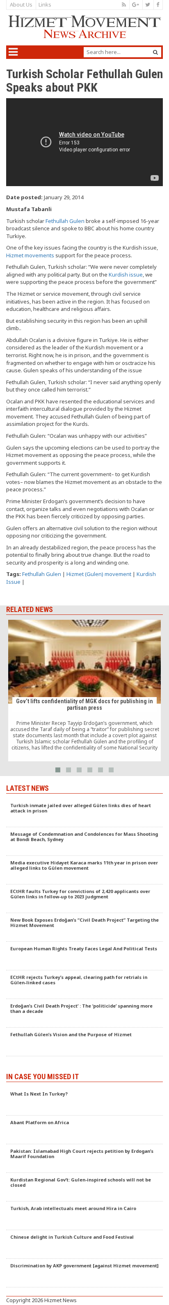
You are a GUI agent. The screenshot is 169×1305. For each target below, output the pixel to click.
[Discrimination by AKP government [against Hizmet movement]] (84, 1273)
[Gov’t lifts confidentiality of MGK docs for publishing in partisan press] (84, 690)
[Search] (155, 52)
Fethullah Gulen (65, 221)
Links (45, 4)
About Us (21, 4)
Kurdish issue (126, 274)
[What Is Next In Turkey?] (84, 1101)
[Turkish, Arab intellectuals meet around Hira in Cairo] (84, 1216)
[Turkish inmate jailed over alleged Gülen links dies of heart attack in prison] (84, 813)
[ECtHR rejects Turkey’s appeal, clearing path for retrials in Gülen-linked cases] (84, 984)
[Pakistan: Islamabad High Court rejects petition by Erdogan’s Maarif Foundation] (84, 1158)
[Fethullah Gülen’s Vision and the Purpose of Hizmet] (84, 1042)
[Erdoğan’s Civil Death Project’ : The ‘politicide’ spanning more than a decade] (84, 1013)
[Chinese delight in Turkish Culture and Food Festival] (84, 1244)
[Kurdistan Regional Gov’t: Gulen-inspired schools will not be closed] (84, 1187)
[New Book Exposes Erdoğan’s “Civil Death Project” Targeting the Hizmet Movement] (84, 927)
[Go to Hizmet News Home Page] (84, 27)
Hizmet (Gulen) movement (98, 574)
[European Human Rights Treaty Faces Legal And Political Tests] (84, 956)
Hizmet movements (30, 255)
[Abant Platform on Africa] (84, 1130)
